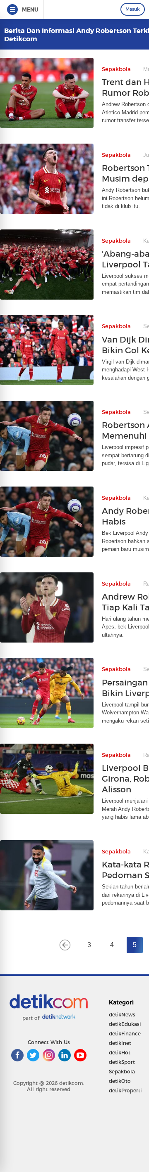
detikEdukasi (125, 1024)
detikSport (122, 1062)
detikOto (120, 1081)
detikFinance (125, 1033)
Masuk (132, 9)
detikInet (120, 1043)
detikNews (122, 1014)
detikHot (119, 1052)
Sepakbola (122, 1071)
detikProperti (125, 1090)
